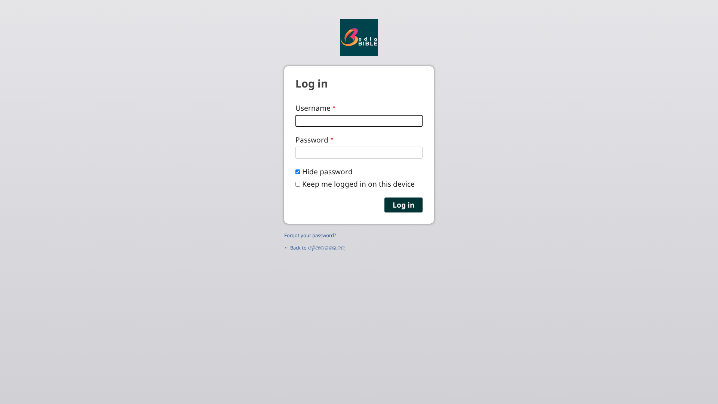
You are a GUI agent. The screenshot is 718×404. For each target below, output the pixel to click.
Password (311, 140)
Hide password (327, 171)
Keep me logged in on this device (358, 184)
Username (313, 108)
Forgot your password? (310, 235)
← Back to (314, 247)
